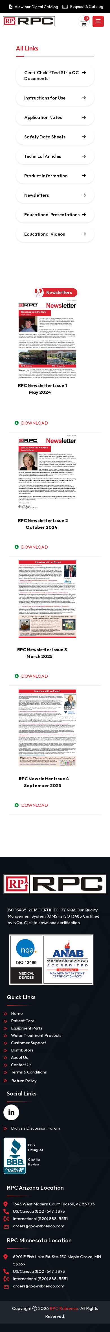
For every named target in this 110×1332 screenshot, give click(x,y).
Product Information (46, 175)
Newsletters (36, 195)
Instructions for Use (44, 98)
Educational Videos (44, 234)
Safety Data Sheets (44, 137)
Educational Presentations (52, 214)
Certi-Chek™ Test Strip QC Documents (51, 75)
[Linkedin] (11, 1112)
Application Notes (43, 117)
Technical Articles (42, 156)
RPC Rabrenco (64, 1308)
